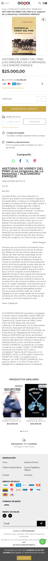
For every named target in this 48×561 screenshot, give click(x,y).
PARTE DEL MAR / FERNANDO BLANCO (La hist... (36, 420)
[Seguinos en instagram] (4, 516)
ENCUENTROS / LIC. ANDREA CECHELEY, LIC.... (12, 420)
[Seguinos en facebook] (10, 516)
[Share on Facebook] (20, 161)
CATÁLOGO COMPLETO (19, 9)
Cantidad (7, 99)
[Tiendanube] (24, 531)
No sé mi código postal (10, 127)
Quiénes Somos (31, 462)
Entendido (24, 558)
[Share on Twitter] (27, 161)
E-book (6, 475)
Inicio (4, 9)
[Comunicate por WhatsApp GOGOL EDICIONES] (42, 541)
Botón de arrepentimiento (24, 545)
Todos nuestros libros (12, 467)
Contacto (28, 475)
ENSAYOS (36, 9)
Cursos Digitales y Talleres (32, 468)
